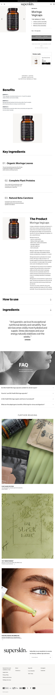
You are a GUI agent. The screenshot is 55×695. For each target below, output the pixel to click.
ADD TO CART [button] (46, 63)
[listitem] (27, 455)
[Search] (4, 4)
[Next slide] (24, 19)
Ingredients (11, 309)
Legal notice (5, 672)
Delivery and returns (7, 677)
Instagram (43, 668)
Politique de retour (7, 679)
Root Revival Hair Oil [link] (46, 58)
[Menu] (1, 4)
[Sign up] (50, 657)
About (16, 668)
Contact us (17, 670)
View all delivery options (42, 47)
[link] (36, 61)
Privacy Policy (6, 674)
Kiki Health (34, 8)
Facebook (43, 670)
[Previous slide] (1, 19)
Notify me (41, 39)
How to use (10, 299)
